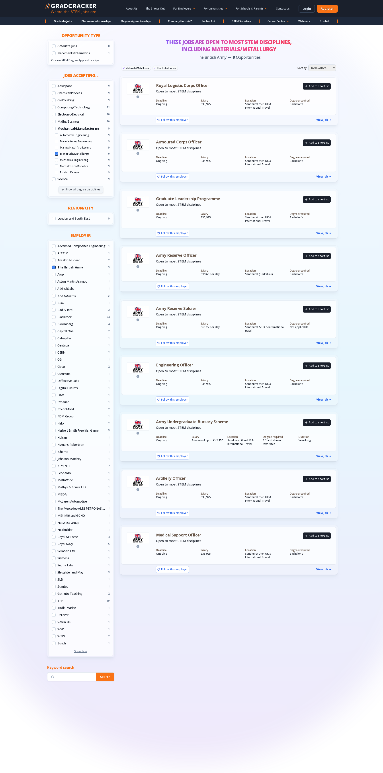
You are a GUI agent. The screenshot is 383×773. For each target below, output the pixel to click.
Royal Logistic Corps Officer (182, 85)
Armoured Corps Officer (178, 142)
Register (327, 8)
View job (322, 120)
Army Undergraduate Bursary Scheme (192, 421)
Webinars (304, 21)
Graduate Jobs (63, 21)
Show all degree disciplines (82, 189)
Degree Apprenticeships (136, 21)
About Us (131, 8)
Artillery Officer (171, 478)
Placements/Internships (96, 21)
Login (307, 8)
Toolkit (324, 21)
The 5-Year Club (155, 8)
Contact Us (283, 8)
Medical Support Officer (178, 535)
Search (105, 677)
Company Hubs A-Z (180, 21)
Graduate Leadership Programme (188, 198)
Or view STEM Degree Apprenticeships (75, 60)
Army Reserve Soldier (176, 308)
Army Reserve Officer (176, 255)
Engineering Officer (174, 365)
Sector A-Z (208, 21)
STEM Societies (241, 21)
